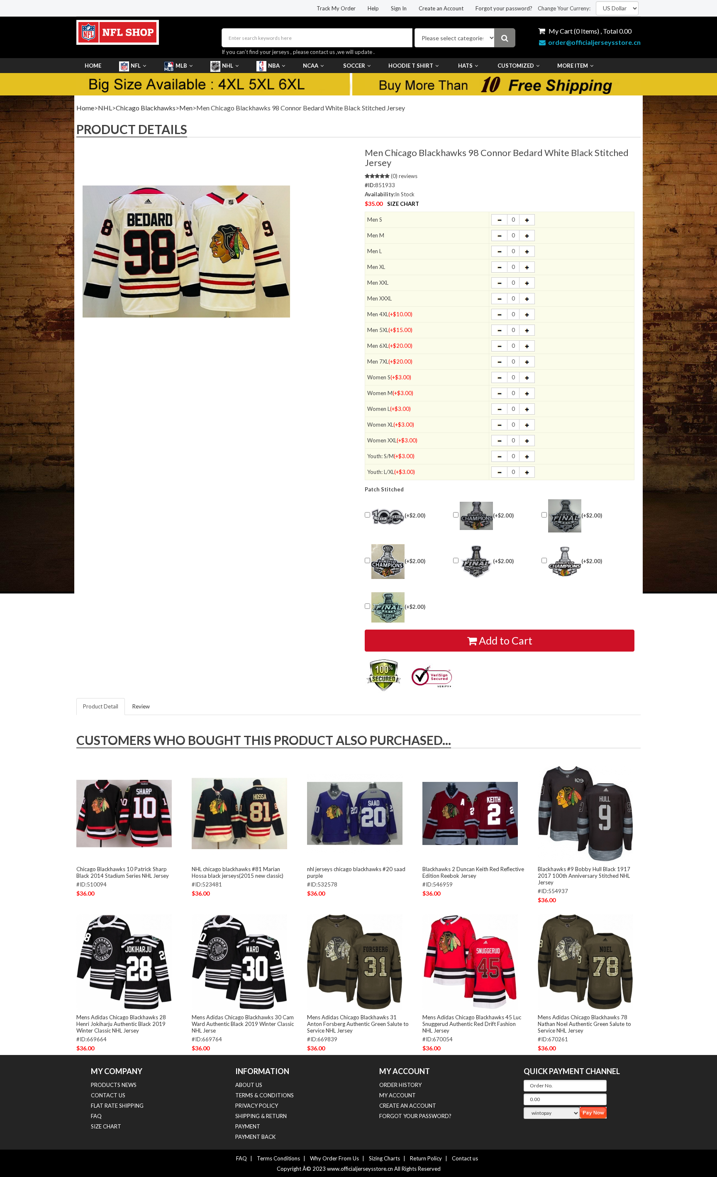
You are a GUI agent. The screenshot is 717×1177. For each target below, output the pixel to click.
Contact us (465, 1158)
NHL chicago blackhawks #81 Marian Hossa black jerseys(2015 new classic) (237, 872)
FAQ (96, 1116)
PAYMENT (247, 1126)
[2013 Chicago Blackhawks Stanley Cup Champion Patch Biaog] (388, 561)
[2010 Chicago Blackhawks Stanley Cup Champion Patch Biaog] (476, 516)
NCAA (310, 65)
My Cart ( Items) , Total (589, 31)
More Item (572, 65)
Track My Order (336, 8)
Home (93, 65)
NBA (274, 65)
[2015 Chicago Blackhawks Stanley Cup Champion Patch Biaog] (564, 562)
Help (373, 8)
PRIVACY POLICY (256, 1105)
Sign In (399, 8)
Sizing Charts (384, 1158)
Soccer (354, 65)
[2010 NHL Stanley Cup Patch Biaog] (564, 515)
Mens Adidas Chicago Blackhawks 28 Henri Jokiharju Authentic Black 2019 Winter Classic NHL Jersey (121, 1024)
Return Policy (426, 1158)
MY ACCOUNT (397, 1095)
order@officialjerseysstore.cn (594, 42)
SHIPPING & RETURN (261, 1116)
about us (248, 1085)
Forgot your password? (504, 8)
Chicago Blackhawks (146, 108)
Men (186, 108)
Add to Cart (504, 640)
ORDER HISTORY (400, 1085)
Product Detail (100, 706)
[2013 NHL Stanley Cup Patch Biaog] (476, 561)
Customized (516, 65)
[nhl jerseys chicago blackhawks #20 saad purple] (354, 813)
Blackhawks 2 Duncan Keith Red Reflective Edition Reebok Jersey (473, 872)
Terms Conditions (278, 1158)
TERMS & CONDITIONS (264, 1095)
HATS (465, 65)
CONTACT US (108, 1095)
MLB (181, 65)
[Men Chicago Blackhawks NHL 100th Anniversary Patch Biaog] (388, 516)
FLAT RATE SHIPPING (117, 1105)
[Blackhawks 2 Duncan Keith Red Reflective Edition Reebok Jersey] (470, 813)
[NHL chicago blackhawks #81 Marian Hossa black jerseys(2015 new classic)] (239, 813)
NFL (136, 65)
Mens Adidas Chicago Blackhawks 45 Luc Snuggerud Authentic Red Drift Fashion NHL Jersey (471, 1024)
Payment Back (255, 1136)
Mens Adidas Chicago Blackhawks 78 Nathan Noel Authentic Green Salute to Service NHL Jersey (584, 1024)
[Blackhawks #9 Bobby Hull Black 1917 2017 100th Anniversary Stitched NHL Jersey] (585, 813)
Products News (114, 1085)
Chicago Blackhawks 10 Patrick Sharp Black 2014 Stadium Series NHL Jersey (122, 872)
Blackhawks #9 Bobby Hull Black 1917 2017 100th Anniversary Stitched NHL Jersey (584, 876)
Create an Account (441, 8)
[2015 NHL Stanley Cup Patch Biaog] (388, 607)
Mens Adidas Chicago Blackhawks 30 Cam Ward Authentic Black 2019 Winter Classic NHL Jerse (243, 1024)
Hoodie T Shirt (410, 65)
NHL (227, 65)
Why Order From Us (334, 1158)
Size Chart (403, 203)
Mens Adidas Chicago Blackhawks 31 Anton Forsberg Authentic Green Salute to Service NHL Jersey (358, 1024)
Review (141, 706)
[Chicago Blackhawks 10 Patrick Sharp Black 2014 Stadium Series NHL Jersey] (124, 813)
